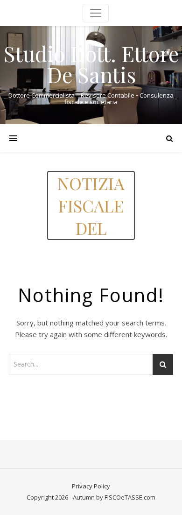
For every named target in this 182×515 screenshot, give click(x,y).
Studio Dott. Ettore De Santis (91, 64)
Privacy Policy (91, 486)
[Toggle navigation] (96, 13)
